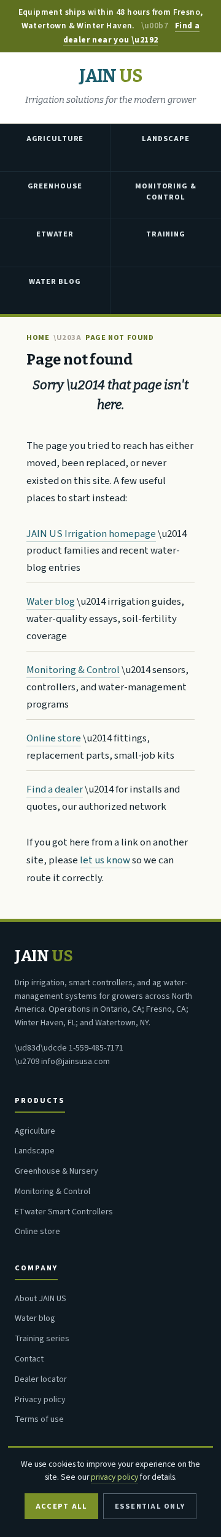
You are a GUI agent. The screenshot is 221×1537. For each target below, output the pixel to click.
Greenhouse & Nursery (56, 1171)
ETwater (55, 234)
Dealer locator (41, 1379)
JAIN (110, 77)
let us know (105, 860)
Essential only (150, 1506)
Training (165, 234)
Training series (42, 1339)
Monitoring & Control (165, 191)
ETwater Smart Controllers (64, 1212)
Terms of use (39, 1419)
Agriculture (55, 138)
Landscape (166, 138)
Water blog (50, 601)
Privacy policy (40, 1400)
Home (38, 337)
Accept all (61, 1506)
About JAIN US (40, 1299)
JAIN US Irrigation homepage (91, 533)
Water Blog (55, 281)
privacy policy (114, 1477)
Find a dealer (54, 789)
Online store (53, 738)
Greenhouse (55, 186)
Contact (29, 1359)
